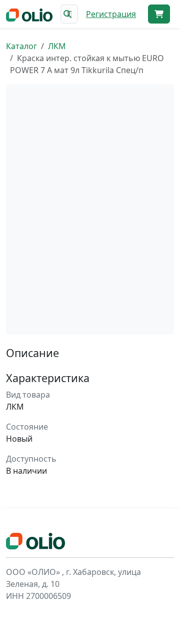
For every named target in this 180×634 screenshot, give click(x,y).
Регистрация (111, 14)
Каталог (21, 46)
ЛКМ (57, 46)
